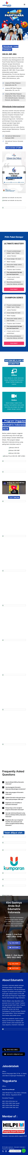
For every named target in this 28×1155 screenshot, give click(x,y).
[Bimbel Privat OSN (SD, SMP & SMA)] (14, 456)
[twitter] (3, 1151)
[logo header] (7, 1)
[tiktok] (9, 1151)
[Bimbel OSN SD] (14, 447)
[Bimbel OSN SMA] (14, 453)
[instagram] (6, 1151)
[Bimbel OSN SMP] (13, 450)
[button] (3, 172)
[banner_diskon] (14, 461)
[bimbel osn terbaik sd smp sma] (12, 200)
